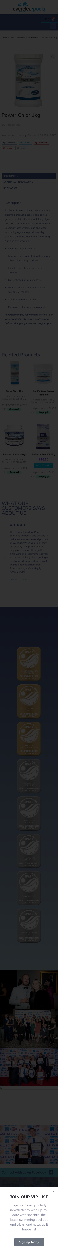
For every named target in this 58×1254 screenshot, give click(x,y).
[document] (29, 627)
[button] (53, 1191)
